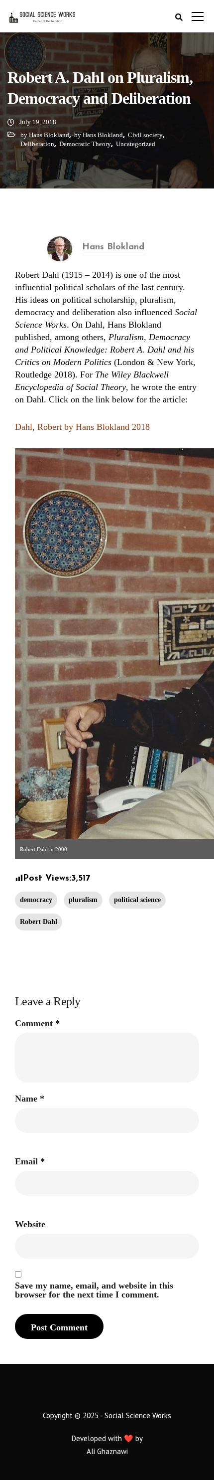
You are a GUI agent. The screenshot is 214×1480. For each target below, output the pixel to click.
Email (30, 1161)
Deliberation (37, 144)
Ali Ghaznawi (107, 1451)
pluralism (83, 900)
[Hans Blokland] (59, 248)
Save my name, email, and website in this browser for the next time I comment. (94, 1290)
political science (137, 900)
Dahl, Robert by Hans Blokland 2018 (82, 427)
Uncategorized (135, 144)
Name (29, 1098)
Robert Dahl (38, 921)
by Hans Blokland (44, 135)
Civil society (145, 135)
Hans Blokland (113, 247)
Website (30, 1224)
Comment (37, 1023)
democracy (36, 900)
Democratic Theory (85, 144)
